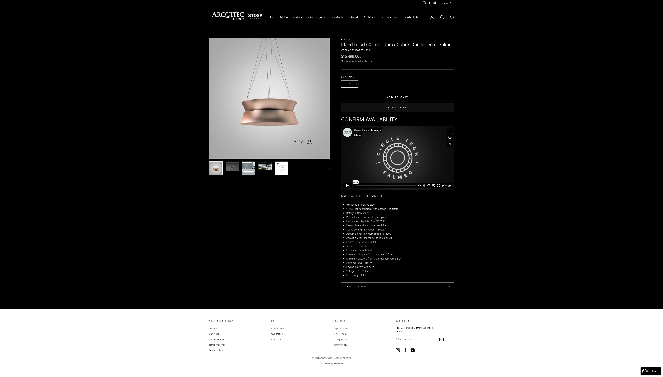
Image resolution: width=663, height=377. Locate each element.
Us (272, 17)
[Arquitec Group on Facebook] (405, 350)
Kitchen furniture (291, 17)
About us (213, 328)
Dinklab (339, 363)
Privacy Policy (340, 339)
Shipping (345, 61)
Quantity (348, 77)
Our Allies (214, 333)
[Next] (327, 168)
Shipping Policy (341, 328)
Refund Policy (340, 344)
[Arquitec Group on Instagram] (398, 350)
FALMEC (346, 39)
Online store (277, 328)
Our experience (216, 339)
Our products (278, 333)
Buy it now (397, 107)
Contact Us (411, 17)
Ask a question (355, 286)
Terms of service (217, 344)
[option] (269, 98)
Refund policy (216, 350)
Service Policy (340, 333)
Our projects (316, 17)
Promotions (390, 17)
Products (338, 17)
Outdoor (370, 17)
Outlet (353, 17)
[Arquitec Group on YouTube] (413, 350)
